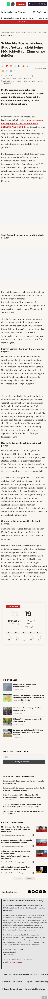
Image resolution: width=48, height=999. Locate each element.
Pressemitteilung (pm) (18, 873)
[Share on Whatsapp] (15, 66)
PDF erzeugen (37, 81)
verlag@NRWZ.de (15, 962)
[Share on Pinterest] (11, 66)
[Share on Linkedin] (19, 66)
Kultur (39, 871)
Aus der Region (8, 35)
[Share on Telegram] (27, 66)
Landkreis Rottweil (40, 831)
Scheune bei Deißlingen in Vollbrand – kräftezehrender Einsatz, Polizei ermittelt (29, 732)
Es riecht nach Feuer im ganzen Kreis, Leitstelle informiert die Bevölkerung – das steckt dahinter (28, 697)
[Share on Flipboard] (6, 66)
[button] (38, 12)
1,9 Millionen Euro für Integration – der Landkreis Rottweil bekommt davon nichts (22, 797)
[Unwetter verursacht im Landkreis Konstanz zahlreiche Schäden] (41, 842)
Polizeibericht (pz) (17, 846)
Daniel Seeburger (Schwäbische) (22, 76)
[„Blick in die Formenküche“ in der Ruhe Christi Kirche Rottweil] (41, 869)
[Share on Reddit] (23, 66)
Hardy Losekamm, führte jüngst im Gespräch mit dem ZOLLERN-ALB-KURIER (22, 123)
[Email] (2, 71)
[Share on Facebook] (2, 66)
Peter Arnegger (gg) (18, 835)
